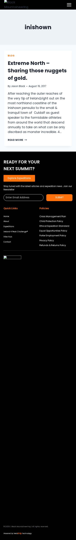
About (6, 221)
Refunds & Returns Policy (52, 245)
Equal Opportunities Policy (53, 230)
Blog (11, 55)
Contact (7, 242)
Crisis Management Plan (52, 216)
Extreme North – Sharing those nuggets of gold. (37, 71)
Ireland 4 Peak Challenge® (16, 231)
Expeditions (9, 226)
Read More (17, 140)
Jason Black (18, 86)
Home (6, 216)
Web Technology (23, 533)
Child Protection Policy (51, 221)
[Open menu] (69, 4)
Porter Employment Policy (52, 235)
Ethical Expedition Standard (54, 225)
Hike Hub (8, 236)
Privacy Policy (46, 240)
